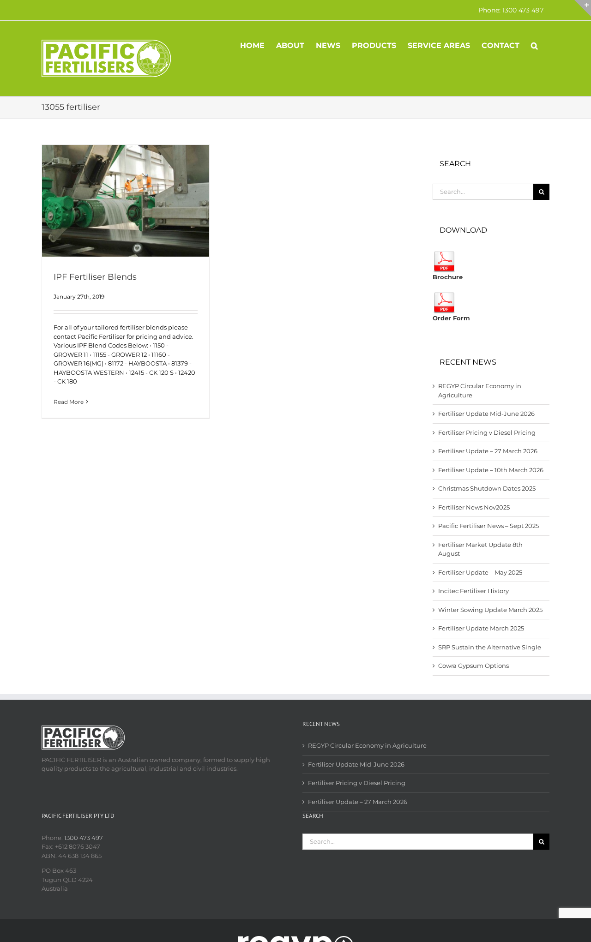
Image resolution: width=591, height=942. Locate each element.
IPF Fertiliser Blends (95, 277)
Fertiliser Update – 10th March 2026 (490, 470)
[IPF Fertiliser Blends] (125, 201)
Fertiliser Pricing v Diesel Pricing (487, 432)
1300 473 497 (83, 837)
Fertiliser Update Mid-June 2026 (486, 413)
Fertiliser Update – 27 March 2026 (487, 451)
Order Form (451, 318)
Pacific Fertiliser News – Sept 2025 (488, 525)
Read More (69, 401)
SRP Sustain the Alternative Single (489, 647)
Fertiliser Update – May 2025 (480, 572)
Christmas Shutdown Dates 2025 (487, 488)
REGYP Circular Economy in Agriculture (367, 745)
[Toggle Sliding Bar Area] (582, 8)
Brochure (448, 277)
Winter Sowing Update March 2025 (490, 609)
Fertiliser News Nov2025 (474, 507)
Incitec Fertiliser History (473, 590)
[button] (534, 44)
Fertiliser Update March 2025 (481, 628)
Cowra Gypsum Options (473, 665)
